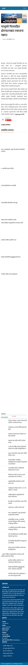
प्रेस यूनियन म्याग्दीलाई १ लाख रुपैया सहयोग (17, 502)
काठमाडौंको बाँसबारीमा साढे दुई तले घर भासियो (17, 542)
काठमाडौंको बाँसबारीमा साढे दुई (9, 202)
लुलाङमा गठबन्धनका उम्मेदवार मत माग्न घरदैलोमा (17, 435)
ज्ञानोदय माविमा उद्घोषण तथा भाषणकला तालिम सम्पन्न (15, 561)
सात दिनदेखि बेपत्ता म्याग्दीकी (8, 185)
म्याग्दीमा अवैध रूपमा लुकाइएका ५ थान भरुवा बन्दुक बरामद (17, 574)
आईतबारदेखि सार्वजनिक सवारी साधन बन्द (16, 482)
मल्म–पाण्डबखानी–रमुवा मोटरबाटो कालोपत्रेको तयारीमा (13, 150)
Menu (25, 8)
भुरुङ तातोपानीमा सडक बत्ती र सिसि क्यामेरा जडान (17, 454)
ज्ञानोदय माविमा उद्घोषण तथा (8, 240)
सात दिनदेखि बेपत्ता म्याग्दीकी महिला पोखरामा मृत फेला (17, 535)
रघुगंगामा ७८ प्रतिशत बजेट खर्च (16, 507)
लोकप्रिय (3, 414)
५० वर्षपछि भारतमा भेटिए (7, 168)
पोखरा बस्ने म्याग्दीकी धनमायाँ (8, 220)
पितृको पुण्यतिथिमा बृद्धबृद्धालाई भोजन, (11, 257)
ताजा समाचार (4, 417)
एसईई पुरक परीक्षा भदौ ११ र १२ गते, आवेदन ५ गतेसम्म (17, 489)
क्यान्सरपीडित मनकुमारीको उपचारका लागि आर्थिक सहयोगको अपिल (12, 555)
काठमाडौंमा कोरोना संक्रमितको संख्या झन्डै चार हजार (16, 469)
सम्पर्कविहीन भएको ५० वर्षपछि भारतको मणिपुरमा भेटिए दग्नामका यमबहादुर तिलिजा (16, 521)
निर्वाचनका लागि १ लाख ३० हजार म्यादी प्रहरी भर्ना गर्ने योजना (16, 475)
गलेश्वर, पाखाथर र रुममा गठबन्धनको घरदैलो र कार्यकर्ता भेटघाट (17, 421)
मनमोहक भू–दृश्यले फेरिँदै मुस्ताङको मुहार (17, 428)
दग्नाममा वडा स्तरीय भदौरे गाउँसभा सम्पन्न (16, 441)
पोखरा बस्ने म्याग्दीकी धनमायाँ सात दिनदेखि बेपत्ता (17, 548)
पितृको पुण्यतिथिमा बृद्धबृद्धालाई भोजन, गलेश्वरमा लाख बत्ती (16, 568)
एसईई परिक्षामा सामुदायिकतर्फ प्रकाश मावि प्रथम (16, 495)
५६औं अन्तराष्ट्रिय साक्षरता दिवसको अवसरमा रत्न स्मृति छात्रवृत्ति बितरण (17, 447)
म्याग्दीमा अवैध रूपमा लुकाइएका (9, 274)
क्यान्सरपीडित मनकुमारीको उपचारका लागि (12, 223)
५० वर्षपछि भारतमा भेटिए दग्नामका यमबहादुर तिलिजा (17, 528)
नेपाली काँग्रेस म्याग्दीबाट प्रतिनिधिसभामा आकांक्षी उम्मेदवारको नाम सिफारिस (17, 462)
